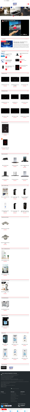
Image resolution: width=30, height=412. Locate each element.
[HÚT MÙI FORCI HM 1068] (24, 160)
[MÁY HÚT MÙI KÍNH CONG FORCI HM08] (3, 55)
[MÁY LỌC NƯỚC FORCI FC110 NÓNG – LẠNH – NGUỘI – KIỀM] (15, 205)
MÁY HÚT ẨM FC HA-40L (5, 358)
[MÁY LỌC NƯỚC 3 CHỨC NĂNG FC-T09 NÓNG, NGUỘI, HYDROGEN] (24, 191)
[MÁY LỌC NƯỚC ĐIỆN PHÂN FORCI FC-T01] (24, 205)
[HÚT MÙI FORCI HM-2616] (5, 174)
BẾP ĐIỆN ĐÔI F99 (7, 59)
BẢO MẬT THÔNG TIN (13, 397)
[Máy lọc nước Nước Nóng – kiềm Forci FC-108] (5, 205)
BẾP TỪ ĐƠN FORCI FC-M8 (23, 53)
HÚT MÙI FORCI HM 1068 (25, 165)
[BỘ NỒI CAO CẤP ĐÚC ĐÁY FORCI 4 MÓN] (5, 237)
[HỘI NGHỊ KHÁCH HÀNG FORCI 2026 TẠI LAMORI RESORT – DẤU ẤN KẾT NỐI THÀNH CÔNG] (7, 45)
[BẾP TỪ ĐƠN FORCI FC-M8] (17, 55)
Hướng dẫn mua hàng (23, 394)
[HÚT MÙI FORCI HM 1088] (24, 174)
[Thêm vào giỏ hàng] (10, 56)
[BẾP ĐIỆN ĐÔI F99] (3, 60)
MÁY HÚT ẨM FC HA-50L (15, 344)
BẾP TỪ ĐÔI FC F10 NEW (5, 116)
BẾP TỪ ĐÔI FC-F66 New (15, 102)
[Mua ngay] (6, 56)
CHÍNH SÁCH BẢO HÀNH (13, 394)
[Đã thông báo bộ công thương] (15, 388)
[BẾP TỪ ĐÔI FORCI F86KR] (24, 110)
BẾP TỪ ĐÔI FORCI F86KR (24, 116)
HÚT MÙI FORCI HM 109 (15, 179)
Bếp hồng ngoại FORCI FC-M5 (9, 65)
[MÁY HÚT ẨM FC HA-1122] (5, 339)
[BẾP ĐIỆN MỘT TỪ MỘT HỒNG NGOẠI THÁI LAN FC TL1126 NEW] (24, 96)
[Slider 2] (15, 11)
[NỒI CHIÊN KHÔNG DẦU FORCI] (5, 303)
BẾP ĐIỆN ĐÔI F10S (5, 102)
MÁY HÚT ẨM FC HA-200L (25, 344)
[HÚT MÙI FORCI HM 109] (15, 174)
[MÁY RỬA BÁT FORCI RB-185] (5, 321)
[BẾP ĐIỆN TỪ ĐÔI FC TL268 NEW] (15, 110)
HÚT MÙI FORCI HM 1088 (25, 179)
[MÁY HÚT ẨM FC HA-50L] (15, 339)
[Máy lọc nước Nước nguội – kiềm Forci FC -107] (5, 191)
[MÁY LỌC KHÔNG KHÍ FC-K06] (5, 254)
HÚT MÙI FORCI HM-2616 (5, 179)
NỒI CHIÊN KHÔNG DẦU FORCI (5, 309)
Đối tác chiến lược (4, 364)
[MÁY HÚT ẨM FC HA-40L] (5, 353)
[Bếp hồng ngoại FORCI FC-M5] (3, 67)
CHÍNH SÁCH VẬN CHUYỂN (14, 401)
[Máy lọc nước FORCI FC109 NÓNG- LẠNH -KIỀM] (15, 191)
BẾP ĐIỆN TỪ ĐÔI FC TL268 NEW (15, 116)
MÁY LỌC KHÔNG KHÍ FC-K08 (5, 274)
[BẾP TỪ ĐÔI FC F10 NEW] (5, 110)
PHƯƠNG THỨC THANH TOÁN (14, 398)
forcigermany (4, 393)
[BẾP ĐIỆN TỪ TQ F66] (15, 79)
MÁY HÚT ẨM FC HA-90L (15, 358)
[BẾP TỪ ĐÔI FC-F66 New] (5, 79)
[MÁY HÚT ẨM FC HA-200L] (24, 339)
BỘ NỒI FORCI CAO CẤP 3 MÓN (5, 228)
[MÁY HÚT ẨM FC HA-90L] (15, 353)
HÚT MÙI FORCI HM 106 (5, 165)
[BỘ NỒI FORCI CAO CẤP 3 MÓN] (5, 223)
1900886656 (4, 409)
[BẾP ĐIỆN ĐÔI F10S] (24, 79)
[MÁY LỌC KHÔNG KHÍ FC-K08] (5, 268)
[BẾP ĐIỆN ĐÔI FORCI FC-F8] (15, 4)
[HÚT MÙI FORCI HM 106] (5, 160)
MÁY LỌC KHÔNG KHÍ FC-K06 (5, 260)
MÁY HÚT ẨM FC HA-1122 (5, 344)
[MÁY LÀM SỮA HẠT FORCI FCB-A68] (5, 286)
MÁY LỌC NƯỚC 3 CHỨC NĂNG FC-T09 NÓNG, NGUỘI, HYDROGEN (25, 198)
